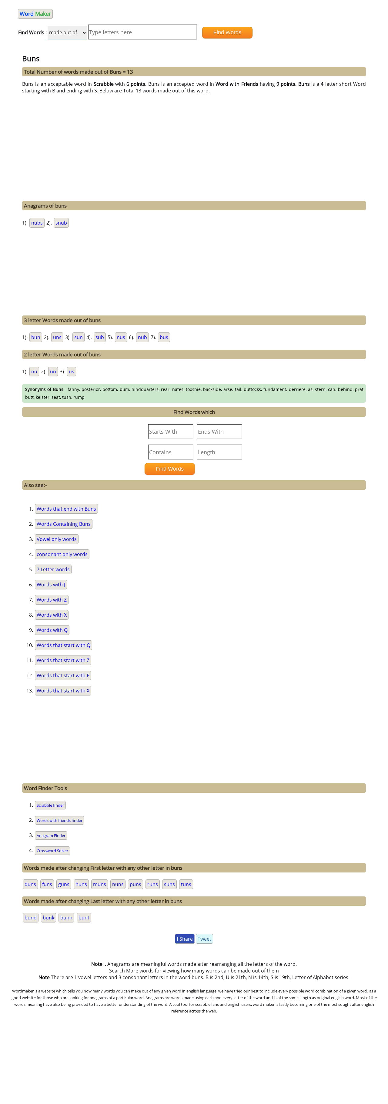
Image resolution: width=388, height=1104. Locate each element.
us (71, 371)
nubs (37, 222)
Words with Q (52, 630)
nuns (118, 884)
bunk (48, 917)
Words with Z (52, 599)
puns (135, 884)
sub (99, 337)
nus (121, 337)
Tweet (204, 939)
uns (57, 337)
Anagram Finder (51, 835)
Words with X (52, 615)
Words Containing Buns (64, 524)
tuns (186, 884)
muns (99, 884)
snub (61, 222)
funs (47, 884)
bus (164, 337)
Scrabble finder (50, 805)
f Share (185, 939)
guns (63, 884)
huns (81, 884)
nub (142, 337)
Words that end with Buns (66, 508)
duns (30, 884)
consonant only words (62, 554)
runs (152, 884)
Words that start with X (63, 690)
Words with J (51, 584)
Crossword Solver (52, 850)
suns (169, 884)
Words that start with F (63, 675)
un (53, 371)
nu (34, 371)
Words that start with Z (63, 660)
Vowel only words (57, 539)
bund (31, 917)
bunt (84, 917)
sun (78, 337)
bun (35, 337)
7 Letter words (53, 569)
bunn (66, 917)
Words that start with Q (63, 645)
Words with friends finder (59, 820)
